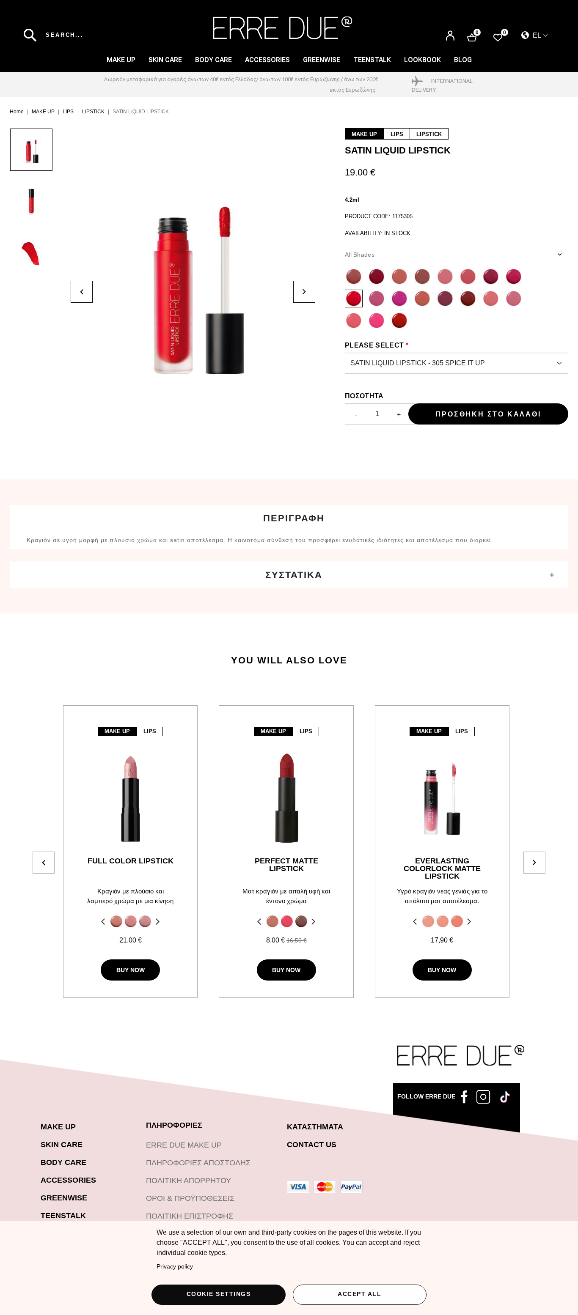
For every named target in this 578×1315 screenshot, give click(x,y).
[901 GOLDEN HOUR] (428, 921)
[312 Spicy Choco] (354, 276)
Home (17, 112)
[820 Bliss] (287, 921)
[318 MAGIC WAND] (422, 298)
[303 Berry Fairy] (491, 276)
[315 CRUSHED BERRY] (399, 298)
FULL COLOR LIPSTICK (130, 861)
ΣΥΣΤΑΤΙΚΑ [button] (293, 575)
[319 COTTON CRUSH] (491, 298)
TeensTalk (372, 60)
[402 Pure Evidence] (131, 921)
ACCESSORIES (267, 60)
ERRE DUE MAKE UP (184, 1145)
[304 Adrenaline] (514, 276)
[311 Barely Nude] (399, 276)
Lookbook (422, 60)
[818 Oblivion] (272, 921)
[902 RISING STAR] (442, 921)
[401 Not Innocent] (116, 921)
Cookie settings (219, 1294)
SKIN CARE (165, 60)
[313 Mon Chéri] (376, 276)
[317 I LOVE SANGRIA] (468, 298)
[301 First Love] (445, 276)
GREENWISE (64, 1198)
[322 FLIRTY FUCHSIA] (376, 320)
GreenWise (321, 60)
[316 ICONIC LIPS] (445, 298)
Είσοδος (450, 32)
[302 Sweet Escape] (468, 276)
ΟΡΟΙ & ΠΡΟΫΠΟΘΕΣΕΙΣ (190, 1198)
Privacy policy (175, 1266)
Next (158, 922)
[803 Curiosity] (301, 921)
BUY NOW (130, 970)
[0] (497, 37)
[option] (40, 154)
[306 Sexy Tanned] (422, 276)
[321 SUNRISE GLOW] (354, 320)
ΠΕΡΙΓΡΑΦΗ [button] (294, 518)
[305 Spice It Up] (354, 298)
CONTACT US (311, 1144)
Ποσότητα (364, 396)
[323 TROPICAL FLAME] (399, 320)
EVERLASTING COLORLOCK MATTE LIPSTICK (442, 868)
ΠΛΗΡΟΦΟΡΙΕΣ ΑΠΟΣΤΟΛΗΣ (198, 1163)
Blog (463, 60)
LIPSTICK (93, 112)
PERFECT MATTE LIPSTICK (286, 865)
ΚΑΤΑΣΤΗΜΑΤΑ (315, 1127)
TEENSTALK (63, 1215)
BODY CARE (213, 60)
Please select (374, 345)
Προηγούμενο (102, 922)
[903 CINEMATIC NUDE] (457, 921)
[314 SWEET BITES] (376, 298)
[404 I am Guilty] (145, 921)
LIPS (68, 112)
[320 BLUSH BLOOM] (514, 298)
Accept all (359, 1294)
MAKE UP (121, 60)
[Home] (282, 27)
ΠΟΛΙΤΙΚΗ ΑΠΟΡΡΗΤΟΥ (188, 1180)
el (536, 35)
